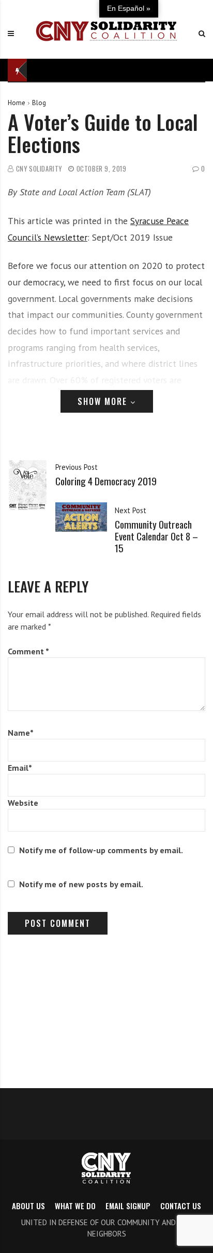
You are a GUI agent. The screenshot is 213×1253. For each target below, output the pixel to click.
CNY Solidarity (39, 169)
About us (28, 1205)
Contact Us (180, 1205)
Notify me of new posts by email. (81, 884)
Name (21, 732)
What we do (75, 1205)
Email (20, 768)
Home (16, 102)
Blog (39, 102)
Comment (28, 651)
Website (23, 803)
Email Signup (127, 1205)
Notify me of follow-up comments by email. (101, 850)
